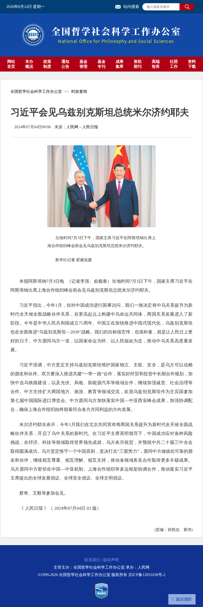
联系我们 (92, 560)
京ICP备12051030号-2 (146, 575)
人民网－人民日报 (82, 127)
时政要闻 (79, 91)
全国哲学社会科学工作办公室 (36, 91)
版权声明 (111, 560)
